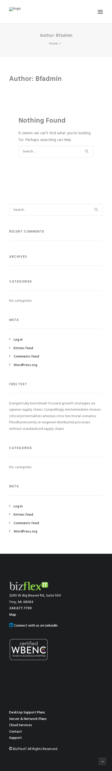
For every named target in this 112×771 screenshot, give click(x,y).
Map (12, 615)
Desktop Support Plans (27, 713)
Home (53, 43)
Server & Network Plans (28, 719)
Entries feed (23, 348)
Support (15, 738)
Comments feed (26, 357)
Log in (18, 340)
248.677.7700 (20, 608)
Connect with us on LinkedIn (35, 626)
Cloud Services (20, 725)
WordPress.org (25, 365)
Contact (15, 732)
